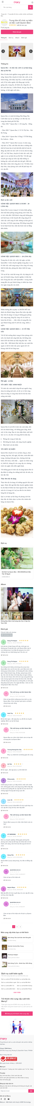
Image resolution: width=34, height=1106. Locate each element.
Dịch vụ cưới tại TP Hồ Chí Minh (9, 979)
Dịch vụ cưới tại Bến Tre (7, 985)
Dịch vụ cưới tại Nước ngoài (8, 982)
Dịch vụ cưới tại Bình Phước (24, 989)
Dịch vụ (11, 37)
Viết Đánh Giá (7, 635)
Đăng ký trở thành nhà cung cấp (18, 1013)
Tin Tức (27, 1069)
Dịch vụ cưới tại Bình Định (8, 989)
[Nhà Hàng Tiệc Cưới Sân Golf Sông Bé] (4, 938)
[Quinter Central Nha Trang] (4, 947)
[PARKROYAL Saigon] (4, 956)
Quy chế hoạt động (5, 1075)
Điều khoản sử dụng (23, 1077)
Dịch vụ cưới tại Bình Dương (24, 985)
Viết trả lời (5, 655)
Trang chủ (3, 14)
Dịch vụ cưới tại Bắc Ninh (24, 982)
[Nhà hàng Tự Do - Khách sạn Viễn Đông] (4, 964)
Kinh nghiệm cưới (20, 1069)
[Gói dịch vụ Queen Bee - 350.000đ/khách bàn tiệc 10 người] (17, 558)
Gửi (31, 1091)
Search (30, 7)
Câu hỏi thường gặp (5, 1079)
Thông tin (4, 37)
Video (31, 1069)
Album (17, 37)
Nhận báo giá (17, 32)
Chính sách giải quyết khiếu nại (8, 1077)
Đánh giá (24, 37)
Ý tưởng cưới (11, 1069)
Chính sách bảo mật (16, 1075)
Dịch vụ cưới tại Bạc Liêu (23, 979)
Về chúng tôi (3, 1069)
